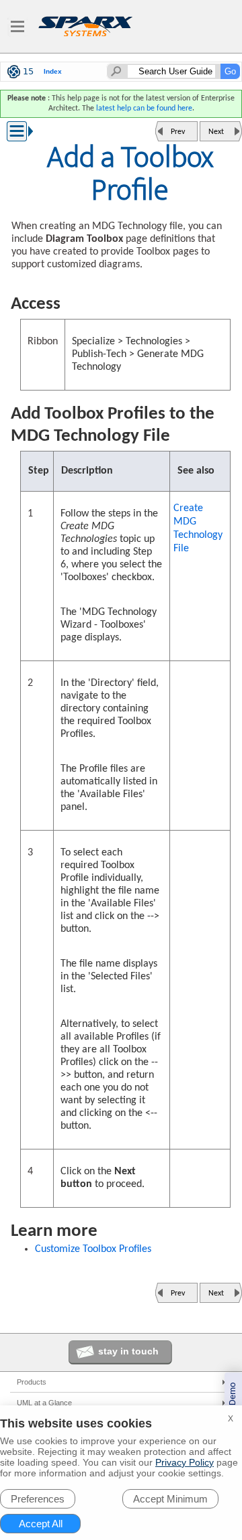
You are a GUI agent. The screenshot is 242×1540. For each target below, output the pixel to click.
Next (216, 132)
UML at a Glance (44, 1403)
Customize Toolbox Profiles (93, 1249)
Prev (178, 132)
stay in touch (128, 1351)
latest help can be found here (144, 108)
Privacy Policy (184, 1462)
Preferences (38, 1498)
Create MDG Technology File (198, 528)
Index (53, 71)
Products (31, 1382)
